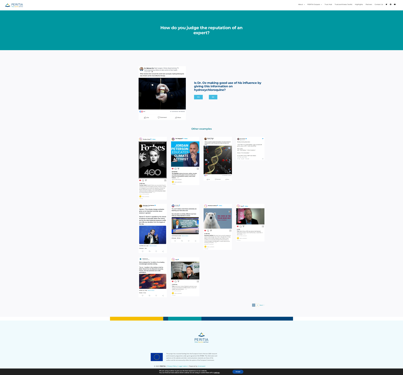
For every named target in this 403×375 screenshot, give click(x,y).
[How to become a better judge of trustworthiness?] (218, 159)
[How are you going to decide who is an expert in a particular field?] (185, 161)
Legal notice (183, 366)
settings (217, 373)
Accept (238, 372)
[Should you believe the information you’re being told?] (218, 227)
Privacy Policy (172, 366)
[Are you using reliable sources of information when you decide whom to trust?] (153, 228)
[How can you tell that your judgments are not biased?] (250, 148)
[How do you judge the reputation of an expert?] (153, 277)
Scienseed (201, 366)
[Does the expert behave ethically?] (153, 168)
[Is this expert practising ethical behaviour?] (185, 276)
